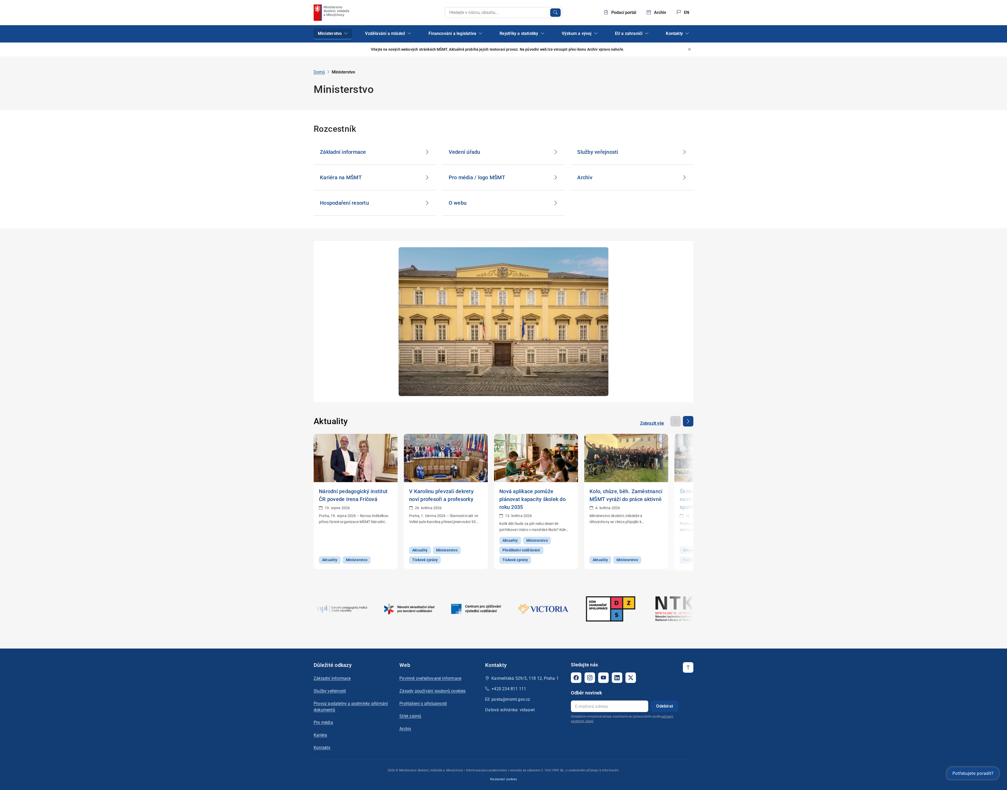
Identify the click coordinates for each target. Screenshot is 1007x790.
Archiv (405, 728)
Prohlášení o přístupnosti (423, 703)
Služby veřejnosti (330, 690)
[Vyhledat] (555, 12)
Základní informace (332, 678)
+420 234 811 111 (508, 688)
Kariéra (320, 735)
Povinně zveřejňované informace (430, 678)
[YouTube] (603, 677)
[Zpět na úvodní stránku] (332, 12)
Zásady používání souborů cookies (432, 690)
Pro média (323, 722)
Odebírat (664, 706)
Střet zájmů (410, 716)
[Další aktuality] (688, 421)
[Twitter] (630, 677)
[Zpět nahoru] (688, 667)
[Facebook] (576, 677)
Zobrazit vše (652, 423)
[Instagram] (590, 677)
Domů (319, 72)
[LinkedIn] (617, 677)
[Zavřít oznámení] (689, 49)
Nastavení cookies (503, 779)
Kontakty (322, 747)
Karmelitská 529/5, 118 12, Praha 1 (525, 678)
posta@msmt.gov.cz (510, 699)
